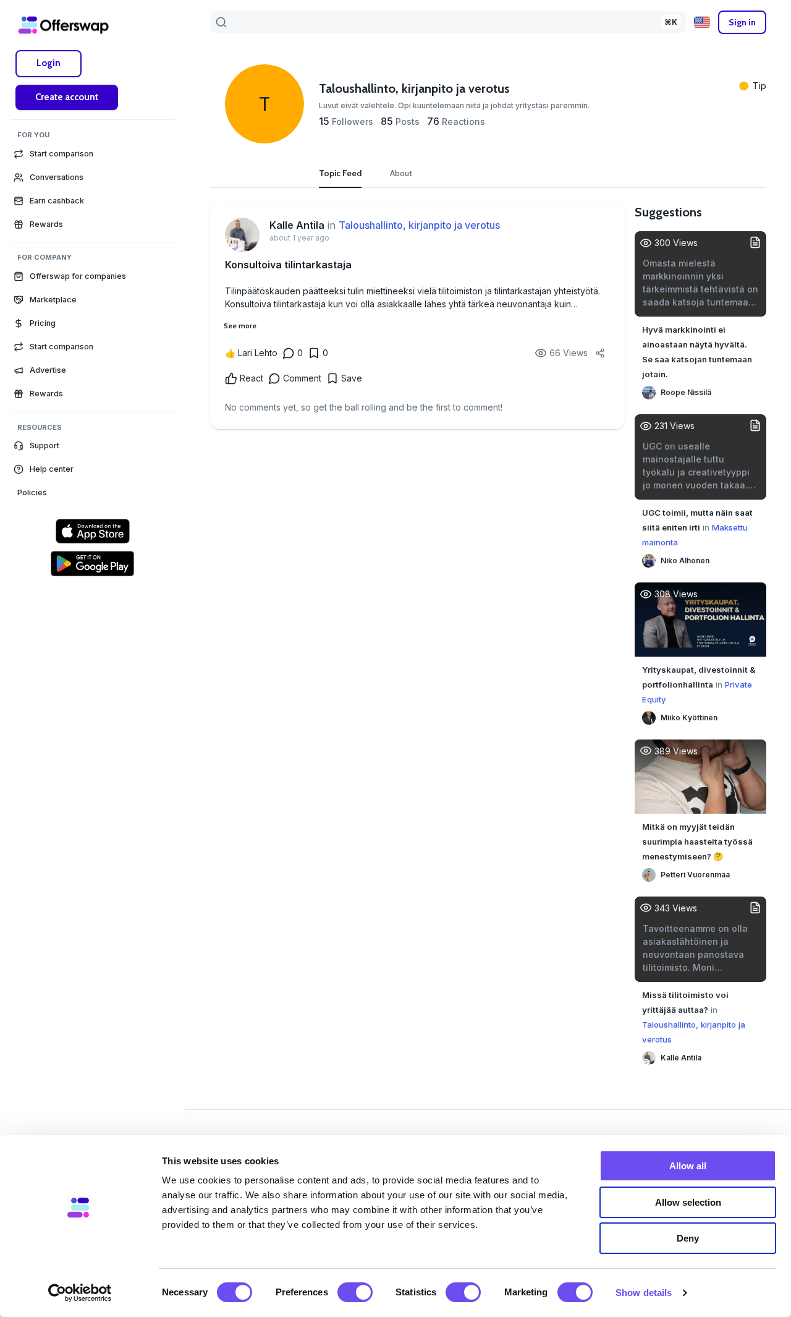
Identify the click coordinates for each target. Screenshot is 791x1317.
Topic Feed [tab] (340, 173)
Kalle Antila (296, 225)
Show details (643, 1292)
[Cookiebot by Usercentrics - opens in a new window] (80, 1293)
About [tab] (401, 173)
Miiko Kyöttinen (689, 717)
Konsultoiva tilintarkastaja (288, 264)
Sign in (742, 22)
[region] (92, 679)
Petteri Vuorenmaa (695, 874)
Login (48, 63)
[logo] (63, 24)
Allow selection (688, 1202)
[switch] (355, 1292)
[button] (92, 446)
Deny (688, 1238)
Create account (66, 97)
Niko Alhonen (685, 560)
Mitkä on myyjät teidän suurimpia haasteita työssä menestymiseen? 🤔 (697, 841)
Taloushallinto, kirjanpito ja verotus (419, 225)
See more (240, 326)
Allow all (687, 1166)
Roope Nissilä (686, 392)
